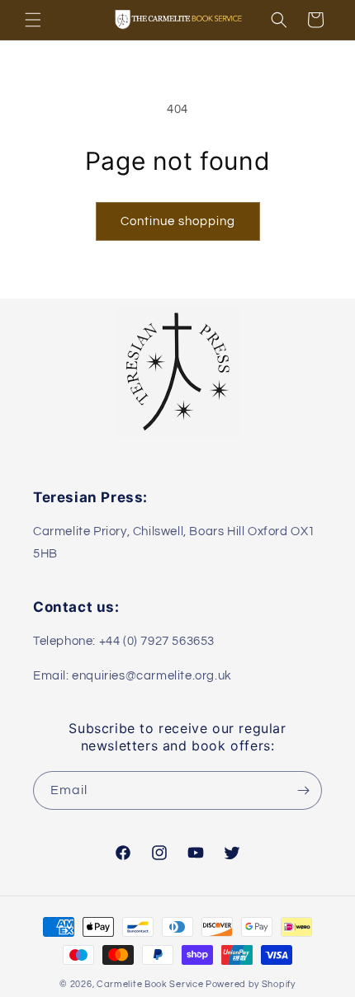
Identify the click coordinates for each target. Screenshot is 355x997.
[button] (33, 20)
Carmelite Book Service (150, 984)
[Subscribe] (303, 790)
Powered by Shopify (251, 984)
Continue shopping (178, 221)
